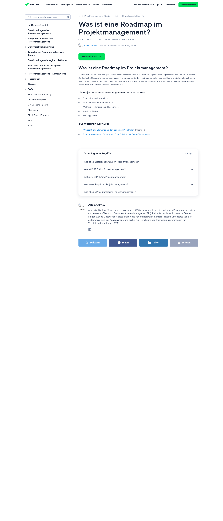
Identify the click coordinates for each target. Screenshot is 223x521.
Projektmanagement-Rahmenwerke (47, 73)
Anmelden (170, 4)
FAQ (30, 89)
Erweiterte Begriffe (37, 99)
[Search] (68, 17)
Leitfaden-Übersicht (38, 25)
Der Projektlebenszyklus (41, 46)
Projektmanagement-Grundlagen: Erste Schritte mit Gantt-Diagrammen (116, 134)
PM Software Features (38, 115)
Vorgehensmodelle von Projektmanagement (40, 40)
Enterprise (107, 4)
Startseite (79, 16)
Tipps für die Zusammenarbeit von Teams (46, 54)
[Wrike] (33, 5)
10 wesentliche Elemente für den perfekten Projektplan (109, 130)
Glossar (32, 84)
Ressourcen (81, 4)
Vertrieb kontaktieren (143, 4)
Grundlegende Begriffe (39, 105)
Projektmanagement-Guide (97, 16)
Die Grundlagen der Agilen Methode (47, 60)
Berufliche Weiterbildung (39, 94)
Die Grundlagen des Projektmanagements (39, 32)
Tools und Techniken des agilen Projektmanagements (44, 67)
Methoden (33, 110)
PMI (30, 120)
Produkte (50, 4)
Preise (96, 4)
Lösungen (65, 4)
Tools (30, 125)
